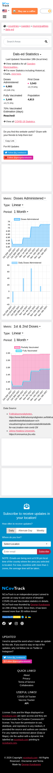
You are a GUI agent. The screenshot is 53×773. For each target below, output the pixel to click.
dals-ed (9, 29)
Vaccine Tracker (27, 700)
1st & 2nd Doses (26, 326)
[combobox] (26, 544)
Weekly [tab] (40, 530)
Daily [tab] (11, 530)
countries (13, 26)
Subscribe (44, 551)
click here (16, 74)
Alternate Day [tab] (25, 530)
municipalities (40, 26)
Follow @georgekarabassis (19, 157)
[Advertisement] (26, 177)
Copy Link (9, 141)
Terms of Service (26, 682)
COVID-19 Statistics (25, 121)
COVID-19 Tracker (26, 696)
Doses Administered (28, 198)
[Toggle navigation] (4, 16)
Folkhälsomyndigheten (20, 414)
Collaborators (26, 685)
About (27, 675)
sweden (25, 26)
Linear (16, 205)
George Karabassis (40, 604)
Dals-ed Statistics (26, 54)
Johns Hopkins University (22, 431)
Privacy (26, 678)
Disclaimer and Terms (32, 761)
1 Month (20, 212)
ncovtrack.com (9, 716)
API (26, 703)
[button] (5, 11)
